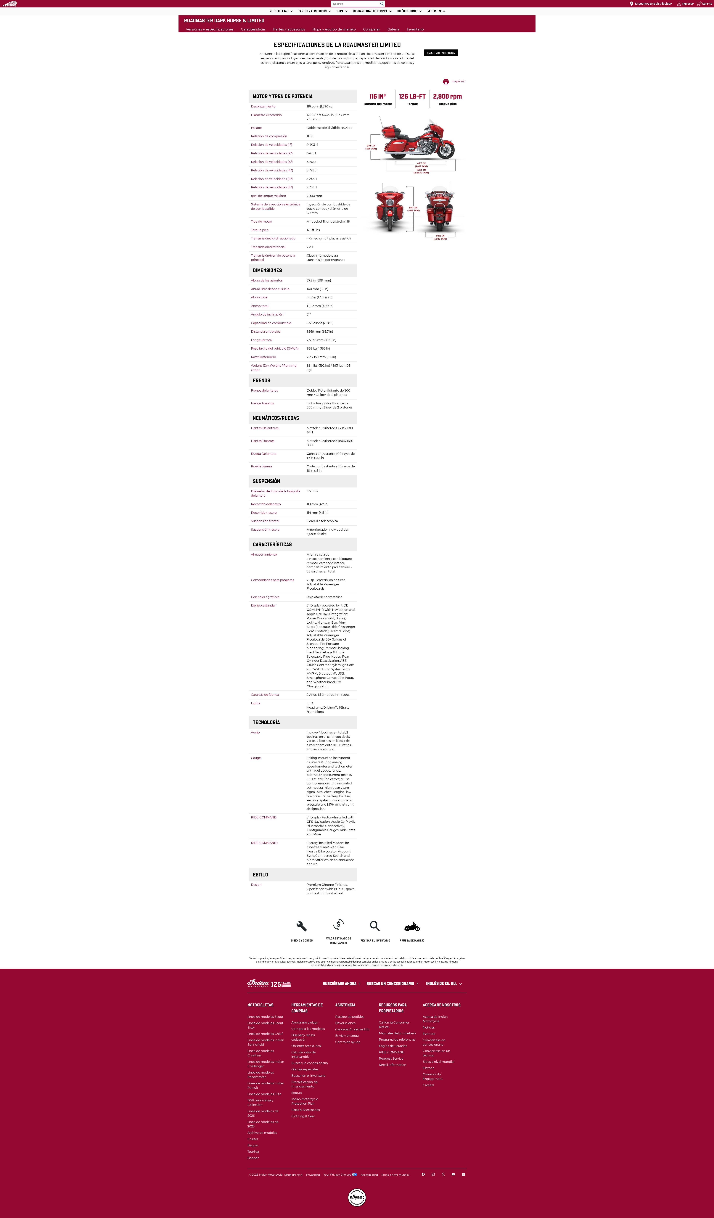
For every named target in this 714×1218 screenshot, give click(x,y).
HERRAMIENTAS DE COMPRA (370, 11)
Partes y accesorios (289, 29)
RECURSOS (434, 11)
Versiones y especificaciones (210, 29)
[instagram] (433, 1175)
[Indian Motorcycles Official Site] (9, 4)
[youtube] (453, 1175)
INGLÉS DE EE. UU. (441, 983)
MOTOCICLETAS (279, 11)
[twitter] (443, 1175)
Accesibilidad (369, 1175)
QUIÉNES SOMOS (407, 11)
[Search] (381, 4)
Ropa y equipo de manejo (334, 29)
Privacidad (313, 1175)
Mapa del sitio (293, 1175)
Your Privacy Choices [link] (337, 1174)
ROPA (340, 11)
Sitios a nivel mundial (395, 1175)
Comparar (371, 29)
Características (253, 29)
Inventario (415, 29)
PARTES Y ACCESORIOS (312, 11)
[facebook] (423, 1175)
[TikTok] (463, 1175)
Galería (393, 29)
